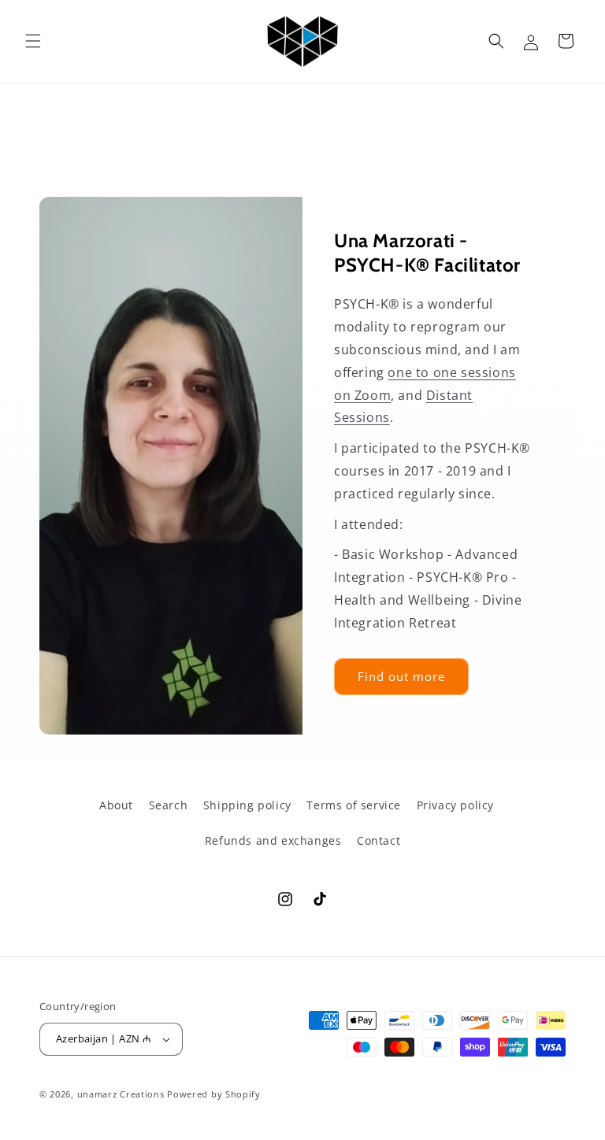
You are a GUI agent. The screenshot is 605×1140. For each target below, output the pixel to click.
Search (168, 805)
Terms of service (353, 805)
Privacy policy (455, 805)
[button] (33, 41)
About (116, 805)
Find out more (401, 676)
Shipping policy (247, 805)
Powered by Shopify (214, 1094)
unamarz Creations (121, 1094)
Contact (378, 840)
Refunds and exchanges (273, 840)
